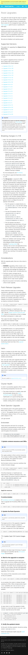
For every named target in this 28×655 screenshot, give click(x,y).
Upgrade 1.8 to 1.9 (7, 84)
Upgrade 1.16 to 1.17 (8, 66)
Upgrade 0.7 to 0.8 (8, 109)
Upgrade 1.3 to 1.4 (7, 96)
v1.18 (18, 6)
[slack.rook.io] (2, 653)
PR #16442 (20, 172)
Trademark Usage (6, 647)
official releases (19, 122)
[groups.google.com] (7, 653)
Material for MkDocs (10, 650)
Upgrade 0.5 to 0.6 (8, 114)
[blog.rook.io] (9, 653)
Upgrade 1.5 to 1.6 (7, 91)
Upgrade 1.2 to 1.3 (7, 98)
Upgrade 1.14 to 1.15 (8, 70)
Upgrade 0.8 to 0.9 (8, 107)
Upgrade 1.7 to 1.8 (7, 86)
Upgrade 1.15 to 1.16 (8, 68)
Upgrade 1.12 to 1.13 (8, 75)
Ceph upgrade (4, 24)
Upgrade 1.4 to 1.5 (7, 93)
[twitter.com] (4, 653)
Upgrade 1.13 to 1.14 (8, 73)
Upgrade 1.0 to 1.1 (7, 102)
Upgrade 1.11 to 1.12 (8, 77)
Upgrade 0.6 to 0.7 (8, 112)
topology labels (13, 244)
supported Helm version (16, 378)
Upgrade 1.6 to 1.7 (7, 89)
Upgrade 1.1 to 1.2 (7, 100)
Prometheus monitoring (8, 500)
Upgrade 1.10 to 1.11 (8, 80)
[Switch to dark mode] (22, 6)
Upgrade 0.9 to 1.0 (8, 105)
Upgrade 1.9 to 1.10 (8, 82)
